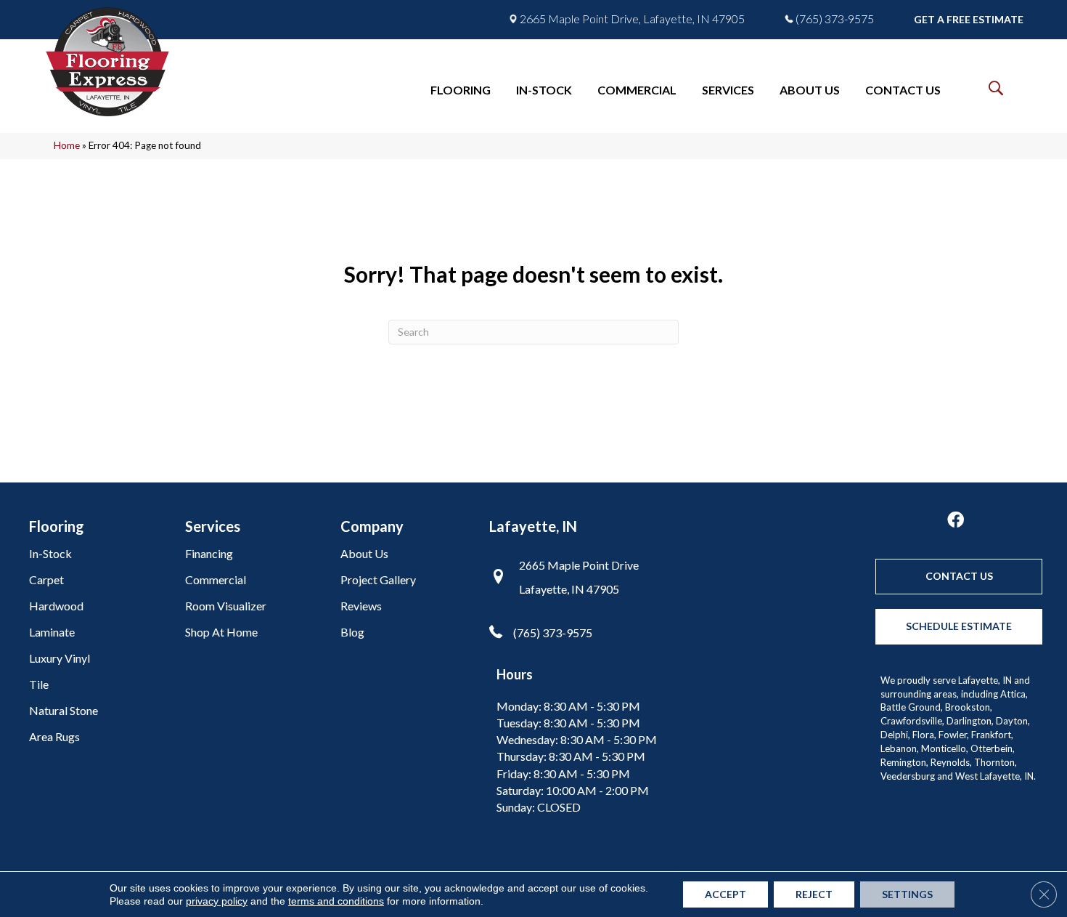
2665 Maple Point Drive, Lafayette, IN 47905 (632, 19)
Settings (907, 894)
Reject (814, 894)
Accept (725, 894)
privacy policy (217, 901)
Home (67, 145)
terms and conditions (336, 901)
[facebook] (955, 521)
